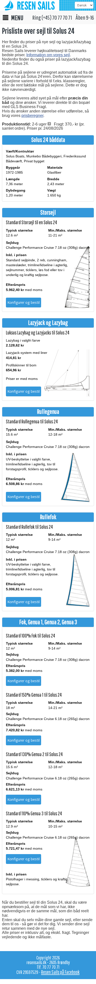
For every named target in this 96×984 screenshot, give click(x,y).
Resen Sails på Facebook (60, 972)
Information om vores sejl (48, 55)
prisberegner (32, 115)
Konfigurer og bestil (23, 302)
